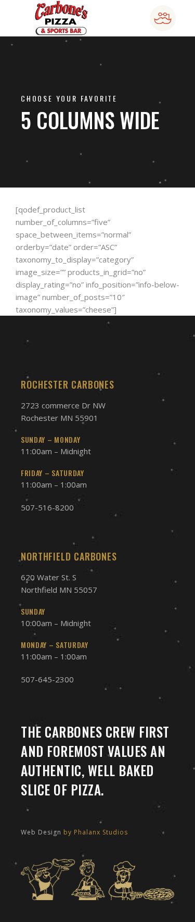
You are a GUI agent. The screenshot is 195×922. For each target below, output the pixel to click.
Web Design (41, 832)
